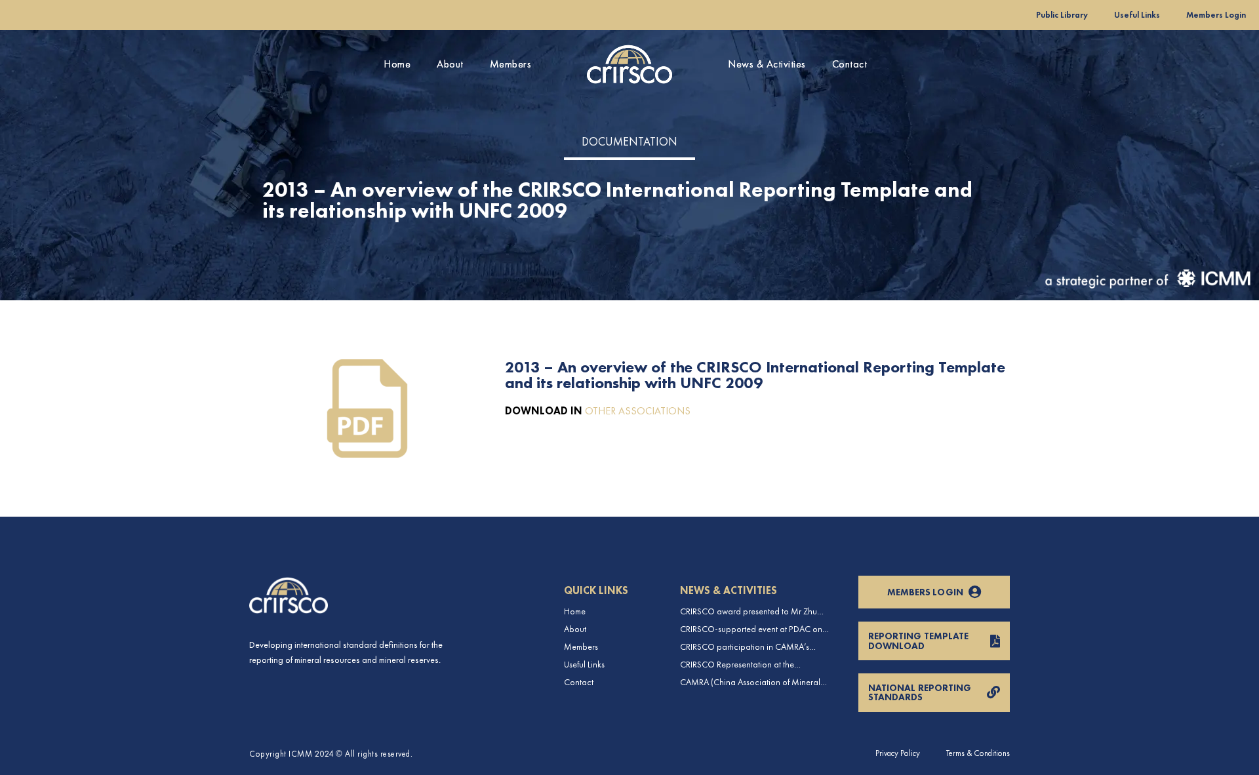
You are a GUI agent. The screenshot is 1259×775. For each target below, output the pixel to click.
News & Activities (767, 64)
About (450, 64)
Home (397, 64)
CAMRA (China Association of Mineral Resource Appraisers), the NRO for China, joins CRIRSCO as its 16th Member (755, 682)
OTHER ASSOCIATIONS (637, 411)
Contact (850, 64)
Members (511, 64)
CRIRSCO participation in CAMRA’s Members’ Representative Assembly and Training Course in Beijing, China (752, 646)
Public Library (1062, 14)
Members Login (1216, 14)
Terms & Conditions (978, 753)
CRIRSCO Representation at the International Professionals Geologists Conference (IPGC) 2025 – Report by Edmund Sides (749, 664)
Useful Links (1137, 14)
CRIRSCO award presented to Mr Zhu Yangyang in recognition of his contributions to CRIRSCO (748, 611)
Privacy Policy (897, 753)
